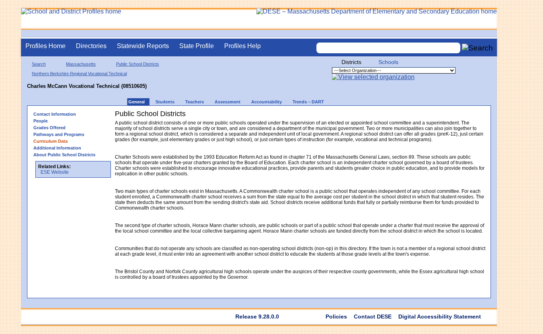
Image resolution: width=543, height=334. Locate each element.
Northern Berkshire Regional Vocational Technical (79, 73)
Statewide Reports (143, 46)
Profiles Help (242, 46)
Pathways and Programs (58, 134)
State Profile (196, 46)
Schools (388, 62)
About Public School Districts (64, 154)
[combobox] (388, 48)
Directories (91, 46)
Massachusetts (81, 64)
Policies (336, 316)
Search (39, 64)
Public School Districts (137, 64)
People (40, 120)
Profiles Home (45, 46)
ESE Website (55, 172)
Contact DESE (373, 316)
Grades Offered (49, 127)
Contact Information (54, 114)
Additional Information (57, 148)
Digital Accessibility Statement (439, 316)
